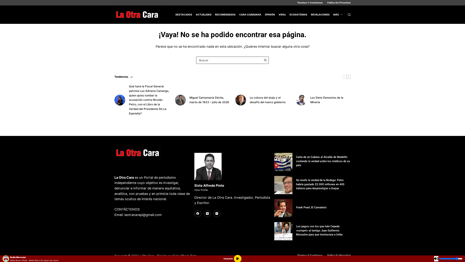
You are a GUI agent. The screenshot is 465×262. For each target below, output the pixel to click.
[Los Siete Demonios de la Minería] (301, 100)
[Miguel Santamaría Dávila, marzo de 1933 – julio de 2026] (180, 100)
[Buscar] (349, 14)
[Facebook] (197, 213)
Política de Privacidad (339, 2)
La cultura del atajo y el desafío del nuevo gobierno (268, 100)
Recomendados (225, 14)
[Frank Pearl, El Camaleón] (283, 208)
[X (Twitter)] (207, 213)
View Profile (201, 189)
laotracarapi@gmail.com (143, 215)
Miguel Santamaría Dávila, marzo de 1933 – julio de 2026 (209, 100)
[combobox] (229, 60)
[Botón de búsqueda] (265, 60)
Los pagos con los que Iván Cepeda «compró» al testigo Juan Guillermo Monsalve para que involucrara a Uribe (319, 230)
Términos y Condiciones (310, 2)
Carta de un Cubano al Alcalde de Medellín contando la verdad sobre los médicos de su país (323, 161)
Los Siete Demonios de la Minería (326, 100)
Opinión (270, 14)
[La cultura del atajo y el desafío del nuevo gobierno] (240, 100)
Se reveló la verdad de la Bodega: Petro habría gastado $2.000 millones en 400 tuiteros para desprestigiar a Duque (320, 184)
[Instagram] (216, 213)
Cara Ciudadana (250, 14)
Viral (282, 14)
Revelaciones (320, 14)
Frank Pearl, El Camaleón (311, 207)
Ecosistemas (298, 14)
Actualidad (203, 14)
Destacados (183, 14)
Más (336, 14)
